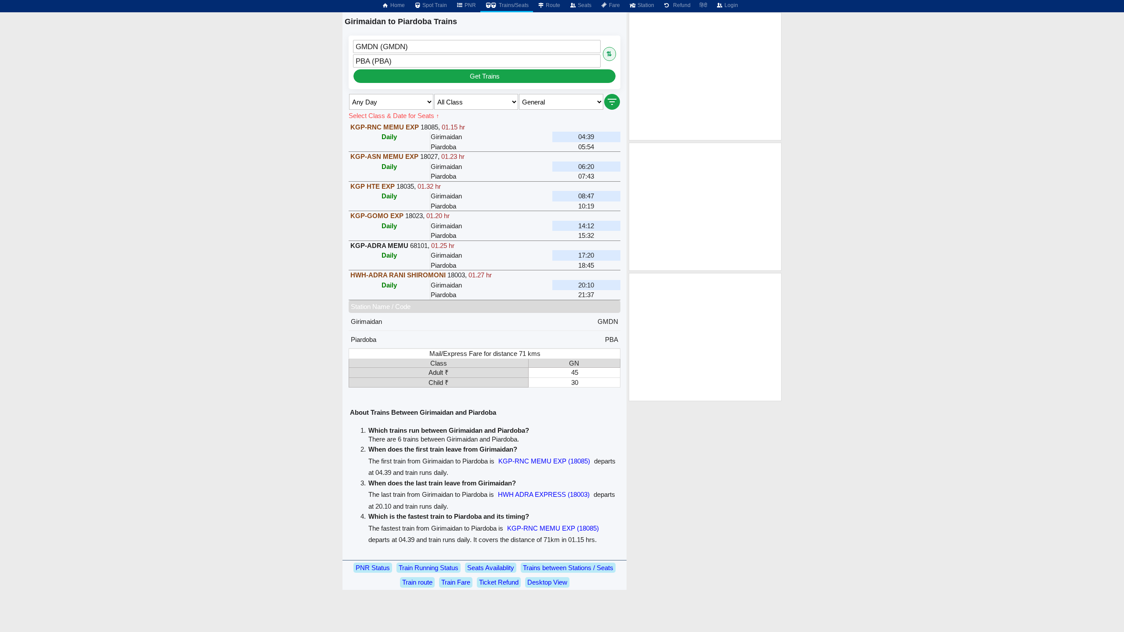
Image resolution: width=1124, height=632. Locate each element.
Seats (583, 5)
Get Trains (485, 76)
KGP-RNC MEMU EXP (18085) (544, 461)
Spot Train (434, 5)
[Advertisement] (705, 76)
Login (730, 5)
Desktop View (547, 582)
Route (552, 5)
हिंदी (703, 5)
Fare (614, 5)
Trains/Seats (513, 5)
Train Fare (455, 582)
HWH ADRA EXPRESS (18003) (544, 494)
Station (645, 5)
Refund (680, 5)
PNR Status (373, 567)
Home (397, 5)
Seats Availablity (490, 567)
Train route (417, 582)
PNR (469, 5)
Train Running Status (428, 567)
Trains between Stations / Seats (568, 567)
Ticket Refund (499, 582)
